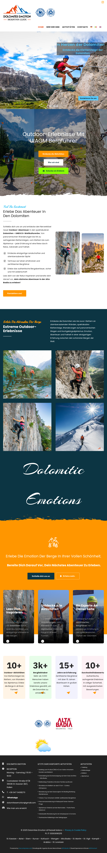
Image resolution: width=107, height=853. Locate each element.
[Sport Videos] (18, 616)
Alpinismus (85, 776)
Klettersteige (86, 770)
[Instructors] (88, 616)
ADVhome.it (93, 848)
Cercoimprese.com (25, 848)
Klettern (84, 773)
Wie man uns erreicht (17, 808)
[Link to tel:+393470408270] (3, 792)
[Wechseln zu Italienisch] (96, 27)
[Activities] (53, 616)
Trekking (84, 767)
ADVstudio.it (66, 848)
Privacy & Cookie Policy (75, 830)
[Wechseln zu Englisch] (100, 27)
